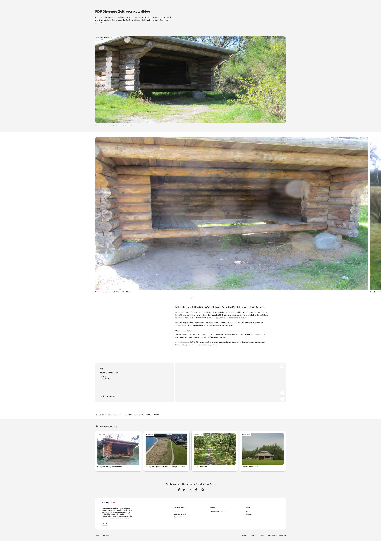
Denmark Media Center (218, 511)
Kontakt (249, 514)
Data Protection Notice (250, 535)
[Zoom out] (282, 398)
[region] (230, 382)
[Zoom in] (282, 393)
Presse (176, 511)
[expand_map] (282, 366)
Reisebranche (179, 517)
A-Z (247, 511)
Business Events (180, 514)
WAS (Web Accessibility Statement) (273, 535)
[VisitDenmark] (108, 503)
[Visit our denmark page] (179, 490)
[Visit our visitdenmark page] (190, 490)
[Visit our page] (184, 490)
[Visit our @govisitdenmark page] (196, 490)
